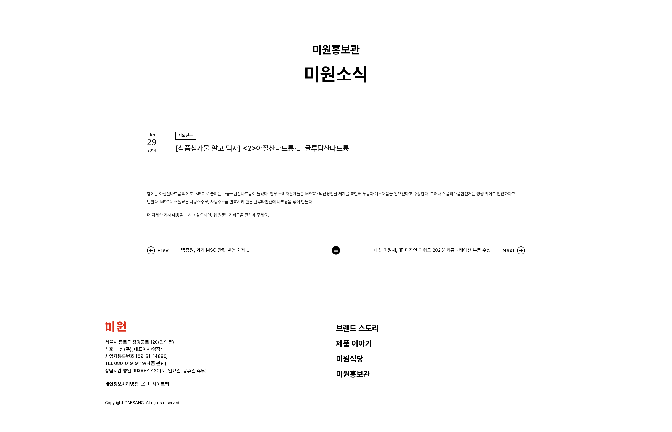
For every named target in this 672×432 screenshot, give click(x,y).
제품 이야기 (354, 343)
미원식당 (349, 358)
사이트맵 (160, 384)
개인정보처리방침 (122, 384)
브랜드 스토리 (357, 328)
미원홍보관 (353, 374)
